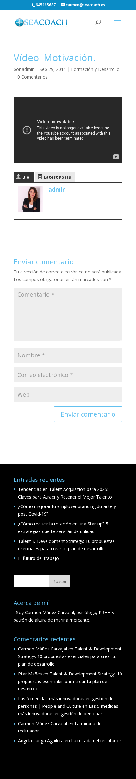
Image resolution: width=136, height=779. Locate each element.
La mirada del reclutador (96, 741)
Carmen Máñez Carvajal (42, 649)
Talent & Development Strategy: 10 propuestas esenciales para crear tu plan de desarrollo (69, 656)
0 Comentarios (32, 77)
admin (28, 69)
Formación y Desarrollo (95, 69)
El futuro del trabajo (38, 558)
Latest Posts (57, 177)
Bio (25, 177)
